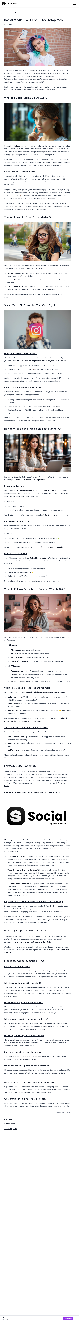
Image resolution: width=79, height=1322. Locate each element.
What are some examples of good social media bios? (29, 1082)
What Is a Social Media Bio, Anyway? (25, 97)
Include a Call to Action (15, 553)
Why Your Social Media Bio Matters (21, 172)
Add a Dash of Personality (16, 521)
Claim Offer (68, 1319)
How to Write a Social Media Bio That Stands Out (32, 428)
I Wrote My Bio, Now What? (20, 765)
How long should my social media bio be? (24, 1035)
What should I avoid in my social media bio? (25, 1099)
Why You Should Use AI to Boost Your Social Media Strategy (33, 901)
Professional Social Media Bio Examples (23, 387)
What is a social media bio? (17, 966)
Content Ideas (9, 1124)
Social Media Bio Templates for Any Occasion (26, 727)
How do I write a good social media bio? (23, 1002)
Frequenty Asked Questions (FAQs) (24, 960)
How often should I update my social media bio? (27, 1065)
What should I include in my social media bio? (26, 1019)
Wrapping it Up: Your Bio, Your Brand (26, 930)
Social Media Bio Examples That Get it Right (29, 305)
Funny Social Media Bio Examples (20, 353)
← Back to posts (10, 13)
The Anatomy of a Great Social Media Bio (28, 217)
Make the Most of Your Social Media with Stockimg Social (32, 792)
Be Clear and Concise (14, 486)
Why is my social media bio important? (22, 983)
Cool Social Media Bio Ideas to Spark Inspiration (27, 688)
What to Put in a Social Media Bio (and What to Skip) (34, 589)
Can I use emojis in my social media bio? (23, 1052)
